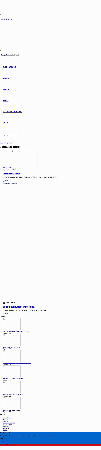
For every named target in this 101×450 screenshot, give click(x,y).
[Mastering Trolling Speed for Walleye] (12, 408)
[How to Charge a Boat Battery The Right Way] (12, 377)
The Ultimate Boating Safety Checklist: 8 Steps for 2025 (16, 331)
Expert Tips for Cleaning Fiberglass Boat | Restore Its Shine (17, 363)
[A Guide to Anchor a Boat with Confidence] (12, 345)
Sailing (5, 100)
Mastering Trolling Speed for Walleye (11, 410)
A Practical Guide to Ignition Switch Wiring (13, 394)
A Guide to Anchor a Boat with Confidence (12, 347)
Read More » (6, 180)
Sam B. (5, 302)
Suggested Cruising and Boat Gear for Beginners (19, 307)
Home (1, 143)
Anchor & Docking (9, 67)
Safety (5, 123)
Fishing (5, 430)
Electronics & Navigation (12, 112)
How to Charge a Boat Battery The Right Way (13, 378)
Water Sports (8, 89)
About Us (5, 442)
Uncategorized (6, 418)
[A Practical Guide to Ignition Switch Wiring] (12, 392)
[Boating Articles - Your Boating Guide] (8, 30)
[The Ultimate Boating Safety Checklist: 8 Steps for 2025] (12, 330)
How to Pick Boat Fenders (11, 174)
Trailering (7, 78)
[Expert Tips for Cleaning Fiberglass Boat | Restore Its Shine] (12, 361)
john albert (5, 169)
